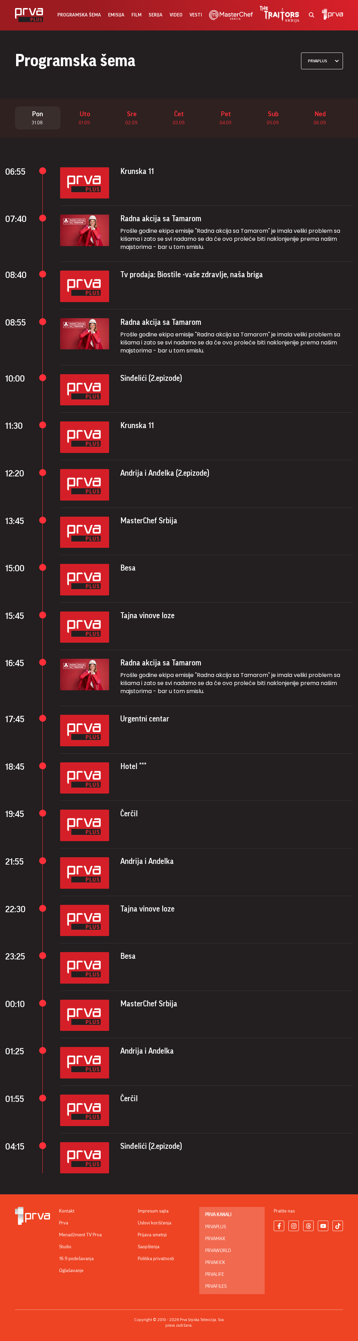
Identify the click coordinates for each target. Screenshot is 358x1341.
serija (156, 15)
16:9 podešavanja (76, 1258)
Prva (63, 1223)
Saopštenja (148, 1246)
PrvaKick (215, 1262)
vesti (195, 15)
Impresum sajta (153, 1211)
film (136, 15)
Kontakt (66, 1211)
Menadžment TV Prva (80, 1234)
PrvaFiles (216, 1286)
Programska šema (79, 15)
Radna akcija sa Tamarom (160, 219)
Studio (65, 1246)
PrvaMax (215, 1238)
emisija (116, 15)
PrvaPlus (215, 1226)
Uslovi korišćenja (154, 1223)
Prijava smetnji (152, 1234)
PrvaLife (214, 1274)
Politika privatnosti (156, 1258)
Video (176, 15)
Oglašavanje (71, 1270)
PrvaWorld (218, 1250)
